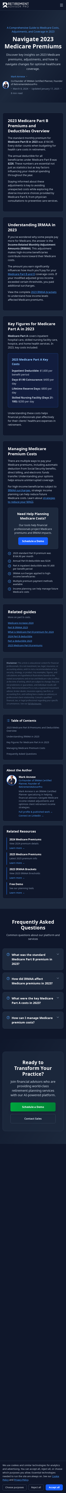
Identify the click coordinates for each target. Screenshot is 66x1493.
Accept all (54, 1487)
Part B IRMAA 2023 (18, 627)
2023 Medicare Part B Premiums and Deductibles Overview (33, 729)
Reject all (36, 1487)
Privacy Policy (21, 1479)
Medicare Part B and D (21, 274)
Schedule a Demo (33, 541)
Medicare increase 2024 (20, 622)
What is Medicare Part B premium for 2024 (31, 631)
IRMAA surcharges (19, 490)
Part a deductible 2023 (20, 640)
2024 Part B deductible (20, 636)
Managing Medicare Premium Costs (26, 748)
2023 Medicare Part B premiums (25, 645)
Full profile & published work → (36, 811)
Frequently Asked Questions (22, 753)
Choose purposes (14, 1487)
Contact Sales (33, 1118)
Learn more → (17, 848)
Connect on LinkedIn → (31, 815)
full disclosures (34, 703)
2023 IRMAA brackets (44, 292)
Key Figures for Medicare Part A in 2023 (28, 742)
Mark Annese (18, 76)
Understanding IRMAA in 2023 (23, 736)
